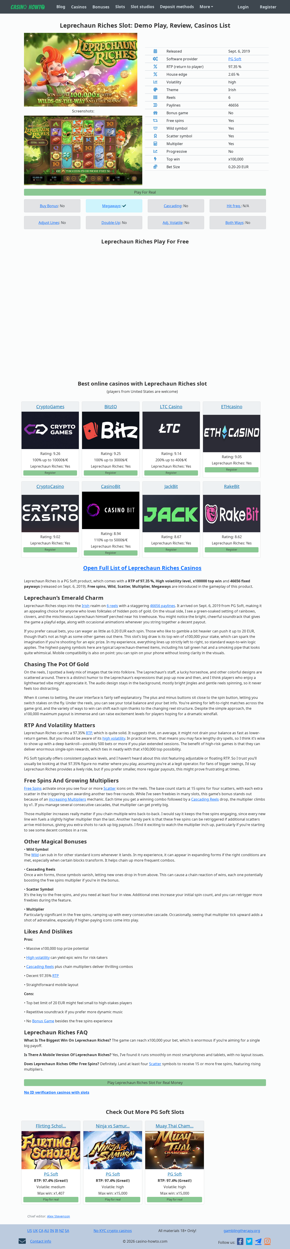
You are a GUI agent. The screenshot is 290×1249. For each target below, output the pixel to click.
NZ (61, 1230)
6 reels (112, 605)
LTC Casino (171, 406)
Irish (85, 605)
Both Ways (234, 222)
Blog (60, 6)
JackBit (171, 486)
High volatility (38, 957)
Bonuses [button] (100, 7)
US (29, 1230)
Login (243, 7)
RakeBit (231, 486)
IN (52, 1230)
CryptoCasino (50, 486)
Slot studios (142, 6)
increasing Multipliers (67, 799)
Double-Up (111, 222)
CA (41, 1230)
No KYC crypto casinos (113, 1230)
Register (268, 7)
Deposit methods (177, 6)
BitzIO (110, 406)
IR (56, 1230)
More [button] (205, 6)
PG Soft (234, 58)
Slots (120, 6)
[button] (33, 150)
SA (67, 1230)
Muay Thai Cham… (174, 1126)
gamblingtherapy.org (242, 1230)
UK (35, 1230)
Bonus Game (43, 1020)
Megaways (111, 205)
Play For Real (145, 192)
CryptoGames (50, 406)
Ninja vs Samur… (113, 1126)
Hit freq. (234, 205)
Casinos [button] (79, 7)
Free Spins (33, 788)
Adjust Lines (49, 222)
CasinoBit (110, 486)
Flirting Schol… (51, 1126)
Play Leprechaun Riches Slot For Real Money (145, 1082)
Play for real (51, 1199)
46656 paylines (162, 605)
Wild (35, 854)
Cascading (172, 205)
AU (46, 1230)
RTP (89, 732)
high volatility (113, 738)
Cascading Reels (205, 799)
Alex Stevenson (58, 1216)
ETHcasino (231, 406)
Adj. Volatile (173, 222)
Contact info (40, 1241)
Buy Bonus (49, 205)
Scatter (110, 788)
